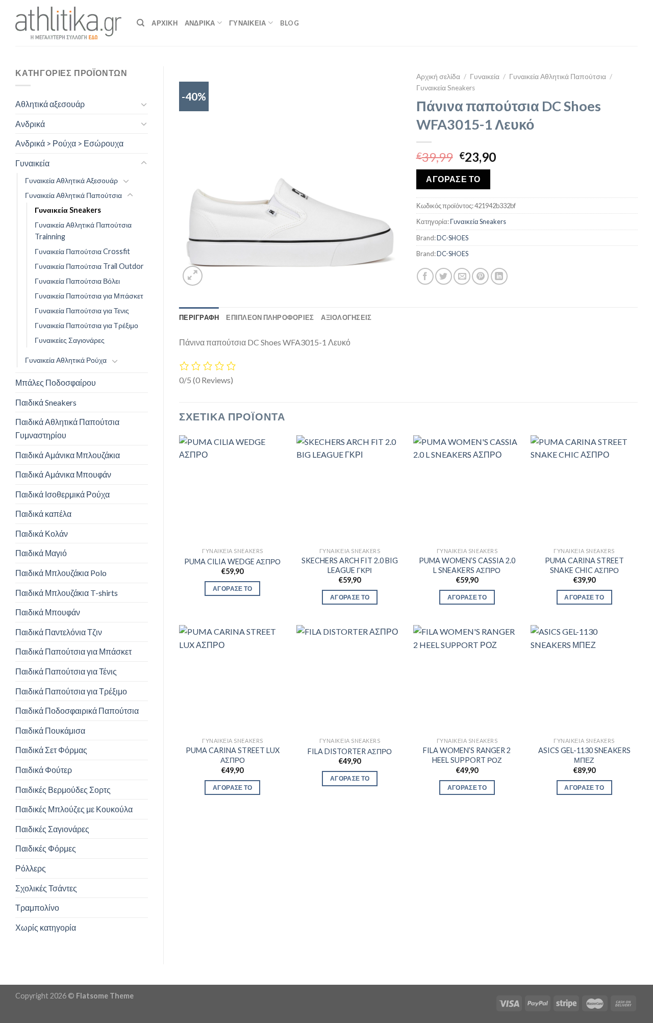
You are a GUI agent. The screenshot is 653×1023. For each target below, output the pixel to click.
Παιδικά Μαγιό (41, 553)
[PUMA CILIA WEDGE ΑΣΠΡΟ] (232, 488)
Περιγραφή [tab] (199, 317)
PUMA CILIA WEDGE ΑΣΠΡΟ (232, 561)
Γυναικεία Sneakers (68, 210)
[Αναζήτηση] (140, 23)
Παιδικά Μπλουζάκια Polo (61, 573)
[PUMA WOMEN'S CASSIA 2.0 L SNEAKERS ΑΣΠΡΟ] (466, 488)
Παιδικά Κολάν (41, 533)
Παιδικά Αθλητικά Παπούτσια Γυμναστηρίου (67, 428)
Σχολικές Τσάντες (46, 888)
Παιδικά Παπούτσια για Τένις (66, 671)
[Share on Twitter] (443, 276)
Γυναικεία (32, 163)
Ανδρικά (30, 124)
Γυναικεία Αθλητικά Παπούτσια (73, 195)
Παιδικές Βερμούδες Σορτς (63, 789)
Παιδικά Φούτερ (43, 770)
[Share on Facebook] (425, 276)
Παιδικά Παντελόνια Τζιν (58, 632)
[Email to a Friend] (462, 276)
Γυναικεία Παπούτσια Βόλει (77, 281)
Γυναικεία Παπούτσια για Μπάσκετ (89, 295)
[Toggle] (144, 104)
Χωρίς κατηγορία (45, 927)
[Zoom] (193, 276)
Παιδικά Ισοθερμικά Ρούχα (62, 494)
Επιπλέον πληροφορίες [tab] (270, 317)
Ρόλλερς (30, 868)
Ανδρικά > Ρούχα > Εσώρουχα (69, 143)
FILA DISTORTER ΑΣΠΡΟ (350, 751)
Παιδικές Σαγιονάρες (52, 829)
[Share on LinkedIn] (499, 276)
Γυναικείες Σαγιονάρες (70, 340)
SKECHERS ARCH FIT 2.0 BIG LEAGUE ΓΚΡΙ (350, 565)
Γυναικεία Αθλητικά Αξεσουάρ (71, 180)
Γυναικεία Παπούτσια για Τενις (82, 310)
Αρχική (165, 23)
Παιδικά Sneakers (46, 402)
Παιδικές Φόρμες (45, 848)
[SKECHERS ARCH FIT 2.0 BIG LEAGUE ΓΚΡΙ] (350, 488)
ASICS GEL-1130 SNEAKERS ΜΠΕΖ (584, 755)
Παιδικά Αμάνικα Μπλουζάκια (67, 455)
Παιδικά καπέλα (43, 513)
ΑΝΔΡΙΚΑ (200, 23)
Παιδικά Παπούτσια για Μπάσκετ (73, 651)
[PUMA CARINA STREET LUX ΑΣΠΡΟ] (232, 678)
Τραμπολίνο (37, 907)
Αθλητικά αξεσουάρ (50, 104)
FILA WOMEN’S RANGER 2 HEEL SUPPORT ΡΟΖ (467, 755)
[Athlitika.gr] (68, 23)
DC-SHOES (452, 238)
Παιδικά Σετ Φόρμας (51, 750)
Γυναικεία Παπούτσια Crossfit (82, 251)
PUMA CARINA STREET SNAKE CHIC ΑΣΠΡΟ (584, 565)
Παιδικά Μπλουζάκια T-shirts (66, 592)
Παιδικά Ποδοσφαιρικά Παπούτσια (77, 710)
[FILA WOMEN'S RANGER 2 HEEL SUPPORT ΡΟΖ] (466, 678)
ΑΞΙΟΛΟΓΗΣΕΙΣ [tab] (346, 317)
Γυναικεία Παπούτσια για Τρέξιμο (86, 325)
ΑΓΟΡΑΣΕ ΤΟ (453, 179)
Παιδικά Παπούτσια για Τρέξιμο (71, 691)
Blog (289, 23)
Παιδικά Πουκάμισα (50, 730)
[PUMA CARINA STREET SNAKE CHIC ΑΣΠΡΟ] (584, 488)
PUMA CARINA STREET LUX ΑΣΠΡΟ (233, 755)
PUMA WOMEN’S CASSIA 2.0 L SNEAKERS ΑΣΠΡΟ (467, 565)
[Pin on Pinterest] (480, 276)
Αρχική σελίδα (438, 76)
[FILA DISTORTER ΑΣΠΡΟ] (350, 678)
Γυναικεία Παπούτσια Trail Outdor (89, 266)
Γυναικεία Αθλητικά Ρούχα (66, 360)
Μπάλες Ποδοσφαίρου (55, 382)
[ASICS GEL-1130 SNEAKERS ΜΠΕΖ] (584, 678)
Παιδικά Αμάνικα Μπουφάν (63, 474)
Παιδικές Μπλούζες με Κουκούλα (74, 809)
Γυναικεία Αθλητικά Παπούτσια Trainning (83, 230)
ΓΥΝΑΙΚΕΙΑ (247, 23)
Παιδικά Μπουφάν (47, 612)
